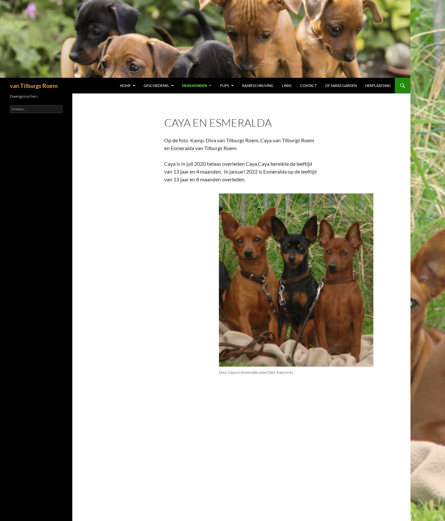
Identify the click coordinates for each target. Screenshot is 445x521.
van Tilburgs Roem (34, 85)
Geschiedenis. (156, 85)
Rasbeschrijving (257, 85)
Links (287, 85)
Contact (308, 85)
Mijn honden (194, 85)
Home (125, 85)
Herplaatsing (378, 85)
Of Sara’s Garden (341, 85)
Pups (224, 85)
